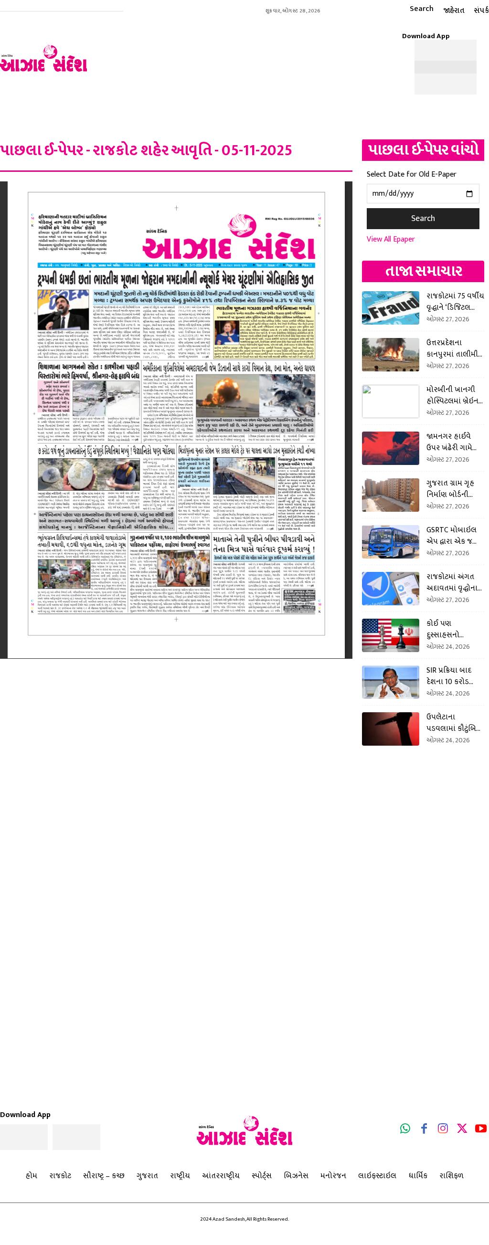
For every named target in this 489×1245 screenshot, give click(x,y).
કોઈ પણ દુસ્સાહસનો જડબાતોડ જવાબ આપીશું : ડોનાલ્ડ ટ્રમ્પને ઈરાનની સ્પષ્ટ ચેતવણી (455, 629)
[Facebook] (424, 1130)
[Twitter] (462, 1130)
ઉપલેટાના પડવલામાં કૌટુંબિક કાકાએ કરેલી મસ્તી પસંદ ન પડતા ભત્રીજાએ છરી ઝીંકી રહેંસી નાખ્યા (455, 723)
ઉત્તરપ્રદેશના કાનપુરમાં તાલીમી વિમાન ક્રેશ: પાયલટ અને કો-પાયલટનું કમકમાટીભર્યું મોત (454, 348)
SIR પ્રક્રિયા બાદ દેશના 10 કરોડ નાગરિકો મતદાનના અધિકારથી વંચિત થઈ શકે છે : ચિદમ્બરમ (453, 676)
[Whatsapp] (405, 1130)
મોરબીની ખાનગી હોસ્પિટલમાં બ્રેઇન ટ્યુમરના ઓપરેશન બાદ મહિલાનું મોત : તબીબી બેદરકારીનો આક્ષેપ (454, 395)
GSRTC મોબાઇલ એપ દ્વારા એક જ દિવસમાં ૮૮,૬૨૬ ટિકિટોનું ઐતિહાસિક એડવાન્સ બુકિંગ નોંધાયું (451, 536)
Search (423, 218)
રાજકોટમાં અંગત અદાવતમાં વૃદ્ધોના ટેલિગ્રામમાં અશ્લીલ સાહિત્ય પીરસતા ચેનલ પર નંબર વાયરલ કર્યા (455, 582)
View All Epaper (391, 239)
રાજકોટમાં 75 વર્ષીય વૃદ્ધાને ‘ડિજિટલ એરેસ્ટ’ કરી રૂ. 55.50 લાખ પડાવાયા (455, 302)
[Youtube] (481, 1130)
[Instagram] (443, 1130)
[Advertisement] (268, 53)
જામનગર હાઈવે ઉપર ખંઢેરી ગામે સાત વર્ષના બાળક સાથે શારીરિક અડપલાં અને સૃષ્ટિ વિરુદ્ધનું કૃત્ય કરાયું (453, 442)
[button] (413, 8)
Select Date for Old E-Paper (412, 174)
